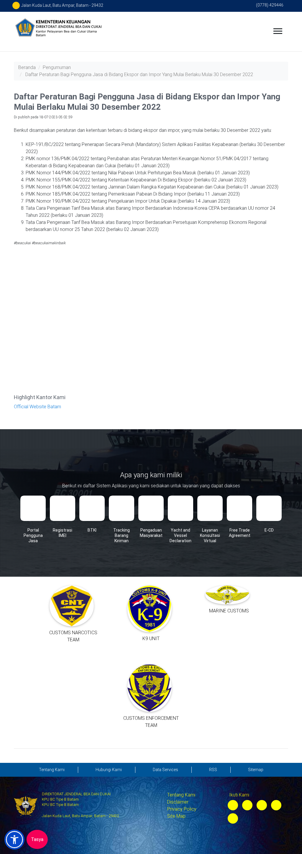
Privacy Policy (181, 809)
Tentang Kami (181, 795)
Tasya (37, 839)
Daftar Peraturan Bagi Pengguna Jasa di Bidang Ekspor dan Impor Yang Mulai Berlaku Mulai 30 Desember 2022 (139, 74)
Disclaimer (177, 802)
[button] (14, 839)
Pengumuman (57, 67)
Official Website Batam (37, 406)
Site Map (176, 816)
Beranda (27, 67)
